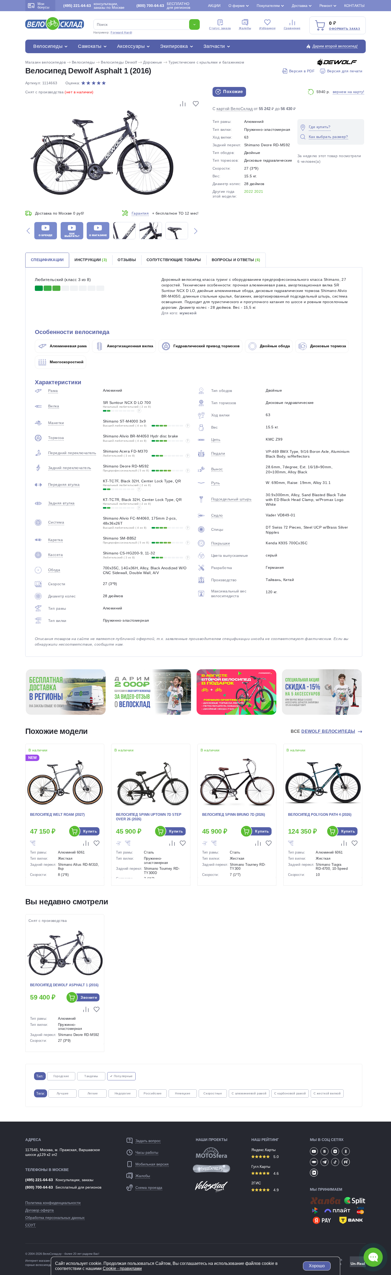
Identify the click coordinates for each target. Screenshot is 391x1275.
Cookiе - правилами (122, 1268)
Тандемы (91, 1076)
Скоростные (212, 1093)
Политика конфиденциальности (53, 1203)
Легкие (93, 1093)
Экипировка (174, 46)
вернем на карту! (348, 92)
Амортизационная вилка (129, 346)
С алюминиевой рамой (249, 1093)
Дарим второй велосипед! (335, 46)
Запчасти (214, 46)
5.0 (275, 1157)
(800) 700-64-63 (39, 1187)
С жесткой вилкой (327, 1093)
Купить (90, 831)
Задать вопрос (148, 1141)
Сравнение (292, 28)
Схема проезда (148, 1187)
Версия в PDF (302, 71)
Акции (214, 5)
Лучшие (63, 1093)
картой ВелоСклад (235, 108)
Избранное (267, 28)
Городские (61, 1076)
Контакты (354, 5)
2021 (258, 191)
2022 (248, 191)
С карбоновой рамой (290, 1093)
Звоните (89, 997)
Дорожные (152, 62)
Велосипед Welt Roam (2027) (57, 815)
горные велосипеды (38, 1264)
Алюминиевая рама (68, 346)
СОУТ (30, 1225)
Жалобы (245, 28)
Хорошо (317, 1266)
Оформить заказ (344, 28)
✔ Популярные (121, 1076)
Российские (153, 1093)
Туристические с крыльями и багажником (206, 62)
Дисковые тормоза (327, 346)
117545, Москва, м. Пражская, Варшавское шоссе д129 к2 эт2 (62, 1152)
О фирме (236, 5)
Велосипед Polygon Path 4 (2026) (319, 815)
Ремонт (325, 5)
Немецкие (182, 1093)
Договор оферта (39, 1210)
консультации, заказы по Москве (93, 6)
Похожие (232, 91)
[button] (28, 231)
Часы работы (146, 1152)
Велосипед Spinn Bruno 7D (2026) (233, 815)
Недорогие (123, 1093)
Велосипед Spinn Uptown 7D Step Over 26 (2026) (148, 817)
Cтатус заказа (220, 28)
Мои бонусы (43, 5)
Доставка (299, 5)
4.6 (275, 1173)
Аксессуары (131, 46)
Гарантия (140, 213)
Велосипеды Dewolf (119, 62)
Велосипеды (48, 46)
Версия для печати (344, 71)
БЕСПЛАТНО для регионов (163, 6)
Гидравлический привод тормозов (206, 346)
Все (323, 731)
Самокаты (89, 46)
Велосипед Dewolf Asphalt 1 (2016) (64, 985)
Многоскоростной (66, 362)
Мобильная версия (152, 1164)
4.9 (275, 1190)
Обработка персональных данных (55, 1217)
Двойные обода (274, 346)
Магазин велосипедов (45, 62)
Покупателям (268, 5)
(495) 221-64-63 (39, 1180)
